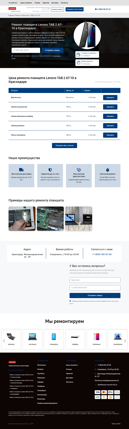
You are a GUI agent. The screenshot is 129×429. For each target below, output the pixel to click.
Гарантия (46, 3)
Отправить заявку (52, 50)
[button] (4, 341)
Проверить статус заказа (75, 9)
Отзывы (37, 3)
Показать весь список (65, 145)
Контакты (64, 3)
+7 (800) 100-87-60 (102, 254)
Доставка (54, 3)
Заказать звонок (57, 9)
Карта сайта (116, 424)
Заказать (110, 97)
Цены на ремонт (26, 3)
